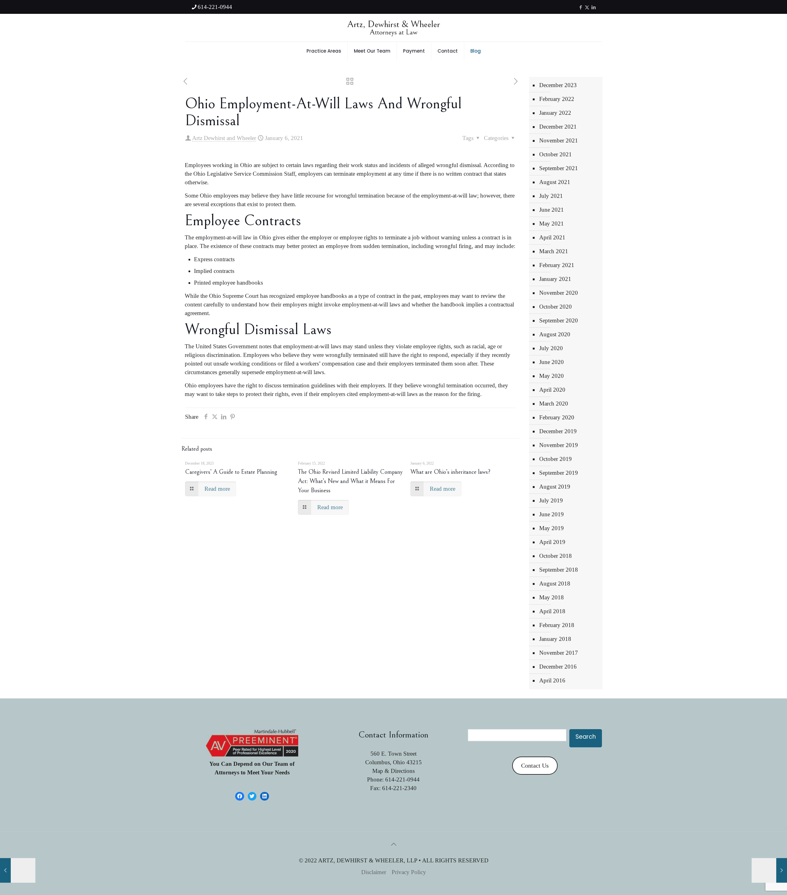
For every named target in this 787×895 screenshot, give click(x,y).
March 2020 (553, 403)
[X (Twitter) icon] (587, 7)
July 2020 (551, 348)
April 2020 (552, 389)
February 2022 (556, 99)
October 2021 (555, 154)
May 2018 (551, 597)
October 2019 (555, 459)
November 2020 (558, 293)
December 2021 (558, 126)
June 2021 (551, 209)
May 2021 (551, 223)
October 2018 (555, 556)
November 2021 (558, 140)
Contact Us (535, 765)
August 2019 (554, 486)
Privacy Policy (409, 872)
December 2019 (558, 431)
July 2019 (551, 500)
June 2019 (551, 514)
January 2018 (555, 639)
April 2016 (552, 680)
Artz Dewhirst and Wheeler (224, 138)
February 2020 (556, 417)
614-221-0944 (215, 7)
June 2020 (551, 362)
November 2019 (558, 445)
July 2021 (551, 196)
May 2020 (551, 376)
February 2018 (556, 625)
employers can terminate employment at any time (355, 173)
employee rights (431, 346)
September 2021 (558, 168)
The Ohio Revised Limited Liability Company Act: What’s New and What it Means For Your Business (350, 481)
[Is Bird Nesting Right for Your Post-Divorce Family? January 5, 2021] (17, 870)
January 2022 (555, 113)
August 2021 (554, 182)
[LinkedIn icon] (593, 7)
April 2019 (552, 542)
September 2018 (558, 569)
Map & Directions (393, 771)
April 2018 (552, 611)
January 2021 (555, 279)
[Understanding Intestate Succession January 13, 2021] (769, 870)
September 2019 (558, 472)
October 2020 (555, 306)
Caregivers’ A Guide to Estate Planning (231, 472)
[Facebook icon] (580, 7)
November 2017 (558, 652)
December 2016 (558, 666)
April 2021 (552, 237)
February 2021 (556, 265)
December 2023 (558, 85)
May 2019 (551, 528)
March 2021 (553, 251)
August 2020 (554, 334)
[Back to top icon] (393, 844)
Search (585, 737)
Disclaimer (373, 872)
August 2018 (554, 583)
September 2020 (558, 320)
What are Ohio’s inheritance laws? (450, 472)
